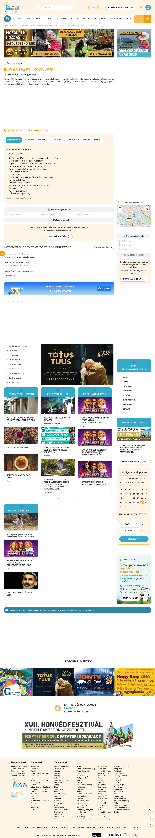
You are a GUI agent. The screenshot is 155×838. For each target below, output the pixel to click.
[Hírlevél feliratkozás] (88, 7)
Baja (15, 74)
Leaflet (148, 226)
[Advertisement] (59, 103)
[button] (134, 216)
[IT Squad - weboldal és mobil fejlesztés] (131, 835)
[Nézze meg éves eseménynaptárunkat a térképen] (147, 19)
